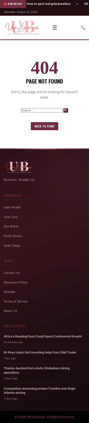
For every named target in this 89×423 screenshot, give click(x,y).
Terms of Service (16, 301)
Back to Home (44, 126)
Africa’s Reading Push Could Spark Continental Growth (43, 336)
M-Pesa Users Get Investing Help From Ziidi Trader (40, 352)
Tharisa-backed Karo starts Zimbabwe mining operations (37, 370)
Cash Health (12, 207)
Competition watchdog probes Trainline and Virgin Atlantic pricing (40, 390)
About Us (10, 311)
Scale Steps (12, 245)
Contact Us (12, 273)
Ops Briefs (11, 226)
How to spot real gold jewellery (42, 3)
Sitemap (9, 292)
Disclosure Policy (16, 282)
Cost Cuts (11, 217)
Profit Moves (13, 236)
